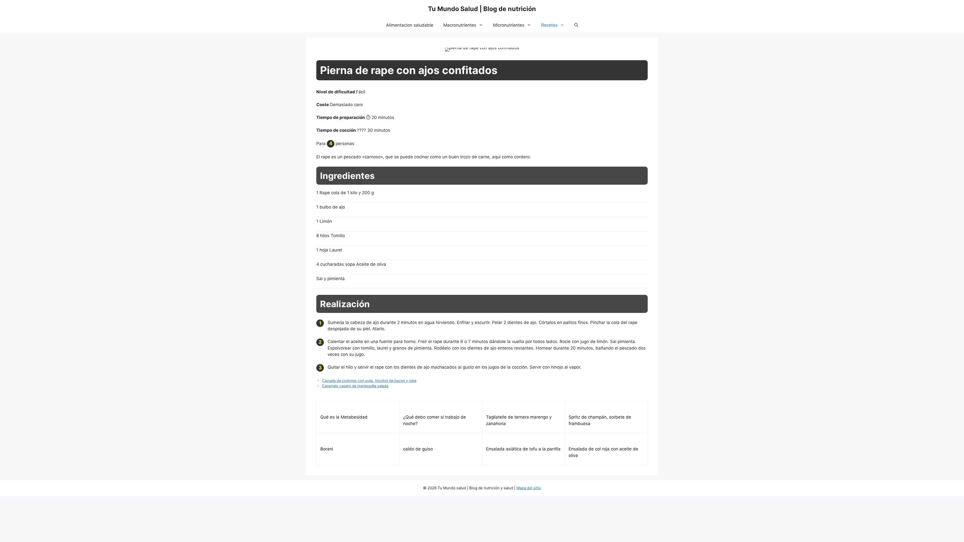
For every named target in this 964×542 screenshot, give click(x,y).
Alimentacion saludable (409, 25)
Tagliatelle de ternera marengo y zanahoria (519, 420)
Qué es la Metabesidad (344, 417)
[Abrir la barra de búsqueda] (576, 25)
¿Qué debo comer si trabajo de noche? (434, 420)
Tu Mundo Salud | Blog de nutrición (482, 9)
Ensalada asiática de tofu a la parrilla (523, 448)
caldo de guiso (418, 448)
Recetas (549, 25)
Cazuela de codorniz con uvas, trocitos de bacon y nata (369, 380)
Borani (326, 448)
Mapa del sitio (528, 488)
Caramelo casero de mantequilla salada (355, 386)
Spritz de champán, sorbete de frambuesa (600, 420)
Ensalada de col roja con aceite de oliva (603, 452)
